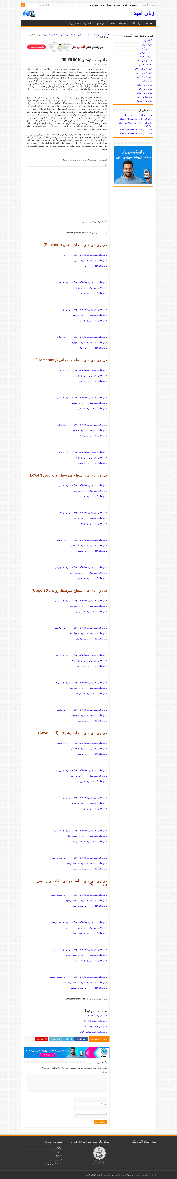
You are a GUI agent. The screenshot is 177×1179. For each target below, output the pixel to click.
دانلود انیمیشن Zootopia (96, 1015)
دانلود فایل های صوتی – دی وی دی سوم (90, 315)
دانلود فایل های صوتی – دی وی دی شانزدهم (88, 688)
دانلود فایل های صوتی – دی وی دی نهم (90, 491)
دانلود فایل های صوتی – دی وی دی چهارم (89, 342)
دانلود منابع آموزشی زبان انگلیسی (80, 35)
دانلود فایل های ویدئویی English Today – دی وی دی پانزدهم (81, 655)
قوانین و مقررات (120, 5)
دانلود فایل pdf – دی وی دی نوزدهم (92, 781)
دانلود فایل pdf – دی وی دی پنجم (93, 381)
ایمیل (104, 1104)
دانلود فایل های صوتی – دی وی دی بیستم (89, 803)
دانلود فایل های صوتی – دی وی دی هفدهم (89, 715)
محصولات (122, 23)
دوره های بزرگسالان (143, 69)
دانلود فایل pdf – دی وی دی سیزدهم (91, 611)
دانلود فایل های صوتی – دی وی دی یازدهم (89, 545)
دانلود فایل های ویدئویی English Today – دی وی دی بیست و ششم (78, 977)
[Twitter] (46, 5)
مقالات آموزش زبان (53, 1163)
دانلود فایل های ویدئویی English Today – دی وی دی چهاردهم (81, 628)
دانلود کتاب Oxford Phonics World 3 (136, 129)
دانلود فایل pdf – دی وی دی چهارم (92, 348)
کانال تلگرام (88, 23)
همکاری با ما (106, 5)
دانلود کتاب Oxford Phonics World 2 (136, 134)
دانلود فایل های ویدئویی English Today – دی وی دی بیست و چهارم (78, 922)
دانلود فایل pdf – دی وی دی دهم (93, 523)
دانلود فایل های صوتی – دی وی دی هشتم (89, 457)
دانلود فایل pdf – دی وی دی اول (93, 266)
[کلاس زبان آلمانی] (66, 47)
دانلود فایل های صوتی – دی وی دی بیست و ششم (86, 982)
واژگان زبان (147, 44)
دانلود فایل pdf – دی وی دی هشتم (92, 463)
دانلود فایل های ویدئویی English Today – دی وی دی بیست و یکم (79, 830)
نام (105, 1095)
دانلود (99, 35)
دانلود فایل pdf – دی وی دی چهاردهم (91, 639)
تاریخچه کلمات (145, 56)
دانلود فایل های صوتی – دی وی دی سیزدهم (88, 606)
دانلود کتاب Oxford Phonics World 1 (136, 119)
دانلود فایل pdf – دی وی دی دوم (93, 293)
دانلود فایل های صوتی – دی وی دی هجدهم (89, 748)
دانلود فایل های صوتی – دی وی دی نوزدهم (89, 776)
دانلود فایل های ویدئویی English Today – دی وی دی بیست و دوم (79, 858)
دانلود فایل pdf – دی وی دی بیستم (92, 809)
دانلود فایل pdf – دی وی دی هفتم (93, 436)
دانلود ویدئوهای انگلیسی (54, 35)
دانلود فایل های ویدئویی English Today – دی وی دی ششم (82, 397)
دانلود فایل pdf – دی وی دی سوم (93, 320)
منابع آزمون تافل (145, 89)
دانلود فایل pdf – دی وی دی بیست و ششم (89, 988)
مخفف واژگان (146, 52)
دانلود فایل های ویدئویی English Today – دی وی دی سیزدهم (81, 600)
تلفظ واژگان (146, 48)
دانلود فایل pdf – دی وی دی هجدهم (92, 754)
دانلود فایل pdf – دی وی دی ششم (92, 408)
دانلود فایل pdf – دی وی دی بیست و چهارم (89, 933)
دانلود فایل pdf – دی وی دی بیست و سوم (89, 906)
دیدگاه (103, 1072)
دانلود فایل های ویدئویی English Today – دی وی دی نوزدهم (81, 770)
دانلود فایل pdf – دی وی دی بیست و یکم (90, 841)
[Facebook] (48, 5)
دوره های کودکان (144, 77)
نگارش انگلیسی (145, 65)
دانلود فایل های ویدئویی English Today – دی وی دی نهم (83, 485)
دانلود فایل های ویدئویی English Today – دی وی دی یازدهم (81, 540)
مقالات (112, 23)
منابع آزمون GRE (144, 93)
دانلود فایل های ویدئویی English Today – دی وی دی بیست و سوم (79, 895)
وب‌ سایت (102, 1113)
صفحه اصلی (148, 23)
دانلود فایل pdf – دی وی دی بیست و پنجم (89, 960)
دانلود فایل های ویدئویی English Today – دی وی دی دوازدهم (81, 567)
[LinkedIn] (44, 5)
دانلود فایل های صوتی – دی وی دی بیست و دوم (87, 863)
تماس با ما (94, 5)
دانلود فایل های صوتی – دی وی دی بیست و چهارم (86, 928)
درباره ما (133, 5)
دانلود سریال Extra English (95, 1026)
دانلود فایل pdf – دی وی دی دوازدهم (91, 578)
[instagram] (38, 5)
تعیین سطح (101, 23)
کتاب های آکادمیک (144, 101)
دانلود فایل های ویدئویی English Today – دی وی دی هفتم (82, 425)
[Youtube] (41, 5)
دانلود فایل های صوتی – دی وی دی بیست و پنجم (86, 955)
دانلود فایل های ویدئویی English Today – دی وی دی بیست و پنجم (79, 949)
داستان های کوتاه (144, 60)
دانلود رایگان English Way (95, 1021)
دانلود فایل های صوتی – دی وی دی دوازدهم (88, 573)
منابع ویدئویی (146, 81)
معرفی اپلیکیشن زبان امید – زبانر (137, 115)
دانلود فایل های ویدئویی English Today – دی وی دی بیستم (82, 798)
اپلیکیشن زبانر (75, 23)
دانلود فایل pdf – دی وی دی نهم (93, 496)
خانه (105, 35)
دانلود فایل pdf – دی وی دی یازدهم (92, 551)
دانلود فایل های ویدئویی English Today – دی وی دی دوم (83, 282)
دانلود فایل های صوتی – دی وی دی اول (90, 260)
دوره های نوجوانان (144, 73)
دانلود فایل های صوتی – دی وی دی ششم (89, 403)
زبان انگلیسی (134, 23)
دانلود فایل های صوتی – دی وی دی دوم (90, 288)
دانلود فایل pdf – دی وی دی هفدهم (92, 721)
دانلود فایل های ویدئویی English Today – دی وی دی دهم (83, 513)
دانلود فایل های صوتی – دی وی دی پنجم (90, 375)
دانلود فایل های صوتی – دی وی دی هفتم (90, 430)
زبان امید (143, 13)
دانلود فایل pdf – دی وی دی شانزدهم (91, 693)
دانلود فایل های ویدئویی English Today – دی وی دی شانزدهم (81, 682)
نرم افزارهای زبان (144, 97)
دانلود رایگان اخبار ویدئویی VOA (93, 1032)
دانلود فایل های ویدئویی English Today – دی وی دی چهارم (82, 337)
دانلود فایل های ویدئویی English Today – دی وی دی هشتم (82, 452)
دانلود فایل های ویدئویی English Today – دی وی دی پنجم (82, 370)
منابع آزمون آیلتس (144, 85)
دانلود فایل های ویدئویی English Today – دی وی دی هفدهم (81, 710)
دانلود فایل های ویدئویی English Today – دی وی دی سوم (82, 309)
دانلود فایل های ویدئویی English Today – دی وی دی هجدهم (81, 743)
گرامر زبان (147, 40)
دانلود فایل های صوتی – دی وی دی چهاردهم (88, 633)
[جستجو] (23, 5)
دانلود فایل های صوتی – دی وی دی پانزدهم (89, 661)
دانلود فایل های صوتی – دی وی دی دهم (90, 518)
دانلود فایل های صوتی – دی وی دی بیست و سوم (86, 900)
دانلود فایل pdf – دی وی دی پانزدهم (92, 666)
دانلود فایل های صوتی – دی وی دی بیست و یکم (87, 836)
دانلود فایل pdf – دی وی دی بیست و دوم (90, 869)
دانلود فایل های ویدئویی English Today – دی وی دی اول (83, 255)
